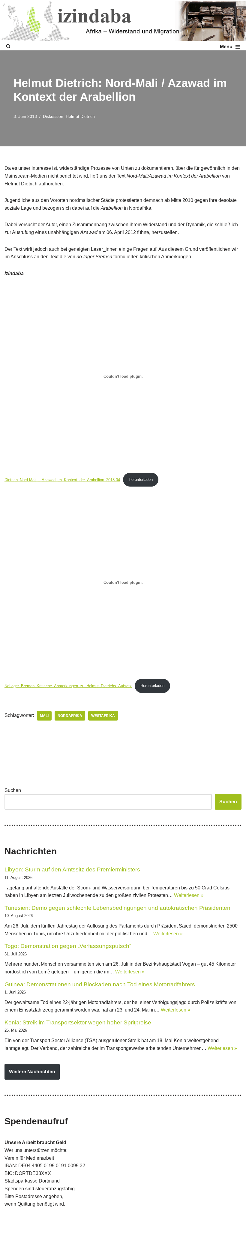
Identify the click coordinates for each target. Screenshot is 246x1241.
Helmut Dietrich (80, 116)
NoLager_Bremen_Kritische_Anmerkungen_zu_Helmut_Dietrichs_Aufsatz (68, 685)
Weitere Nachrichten (32, 1071)
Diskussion (53, 116)
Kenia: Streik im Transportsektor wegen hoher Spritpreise (77, 1022)
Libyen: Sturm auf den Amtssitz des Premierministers (72, 869)
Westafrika (103, 716)
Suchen (12, 790)
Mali (44, 716)
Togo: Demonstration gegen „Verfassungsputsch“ (67, 946)
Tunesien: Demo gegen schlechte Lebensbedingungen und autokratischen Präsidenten (117, 908)
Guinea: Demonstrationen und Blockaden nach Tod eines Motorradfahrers (99, 984)
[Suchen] (8, 46)
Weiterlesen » (188, 895)
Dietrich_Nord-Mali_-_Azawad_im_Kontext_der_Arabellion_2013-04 (62, 479)
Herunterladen (141, 479)
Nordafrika (70, 716)
